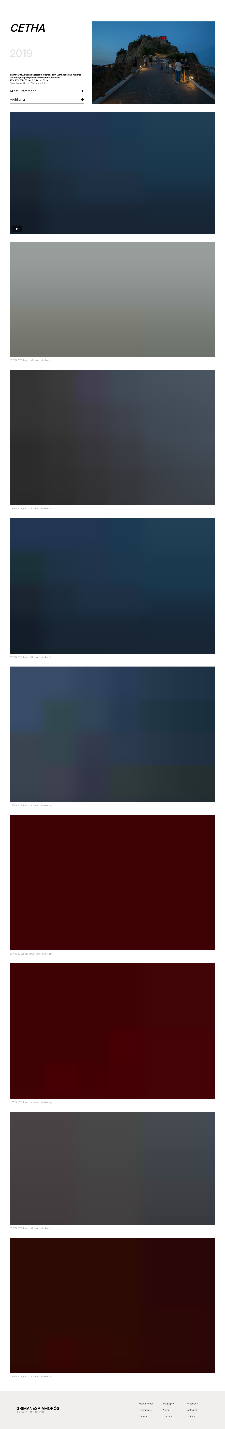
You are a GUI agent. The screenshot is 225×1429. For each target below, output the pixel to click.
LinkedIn (192, 1416)
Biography (169, 1403)
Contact (195, 9)
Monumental (146, 1403)
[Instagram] (206, 9)
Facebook (192, 1403)
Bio (159, 9)
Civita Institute (38, 83)
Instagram (192, 1410)
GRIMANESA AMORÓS (45, 9)
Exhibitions (146, 9)
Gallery (143, 1416)
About (166, 1410)
